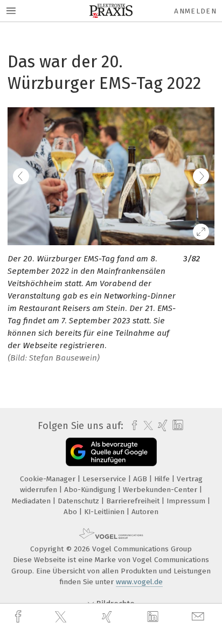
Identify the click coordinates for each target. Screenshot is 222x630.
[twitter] (62, 617)
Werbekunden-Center (161, 489)
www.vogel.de (139, 581)
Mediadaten (32, 501)
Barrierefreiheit (134, 501)
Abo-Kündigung (91, 489)
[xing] (108, 617)
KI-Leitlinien (105, 511)
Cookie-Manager (49, 478)
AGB (141, 478)
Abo (71, 511)
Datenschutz (79, 501)
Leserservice (105, 478)
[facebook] (19, 616)
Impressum (186, 501)
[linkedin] (154, 617)
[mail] (199, 616)
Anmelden (195, 11)
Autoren (144, 511)
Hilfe (163, 478)
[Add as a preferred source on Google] (111, 452)
